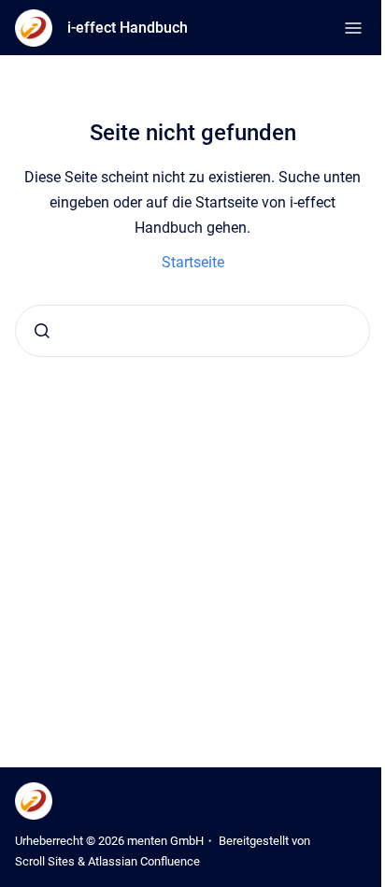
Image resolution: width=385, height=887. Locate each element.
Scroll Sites (45, 861)
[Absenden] (42, 331)
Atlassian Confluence (144, 861)
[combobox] (192, 331)
